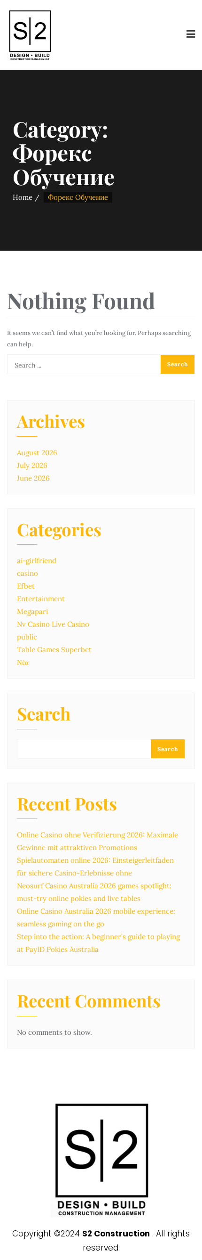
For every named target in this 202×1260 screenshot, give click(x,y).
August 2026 (37, 452)
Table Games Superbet (54, 649)
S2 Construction (116, 1233)
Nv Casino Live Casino (53, 624)
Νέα (23, 662)
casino (27, 573)
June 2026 (33, 478)
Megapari (32, 611)
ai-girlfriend (36, 560)
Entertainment (41, 598)
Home (22, 197)
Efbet (26, 585)
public (27, 636)
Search (43, 715)
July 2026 (32, 465)
